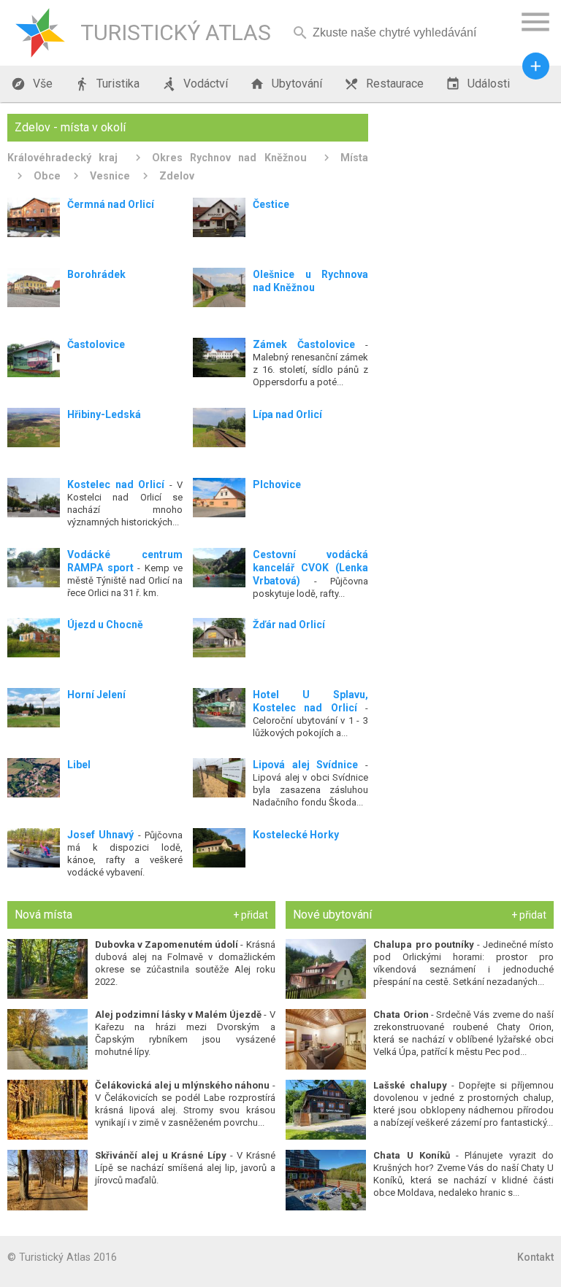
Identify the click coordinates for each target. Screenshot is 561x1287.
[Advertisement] (466, 187)
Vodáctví (194, 84)
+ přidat (250, 915)
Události (478, 84)
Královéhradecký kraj (62, 157)
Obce (47, 176)
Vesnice (110, 176)
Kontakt (535, 1257)
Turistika (107, 84)
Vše (32, 84)
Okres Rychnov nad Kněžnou (229, 157)
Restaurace (384, 84)
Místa (354, 157)
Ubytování (286, 84)
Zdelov (176, 176)
